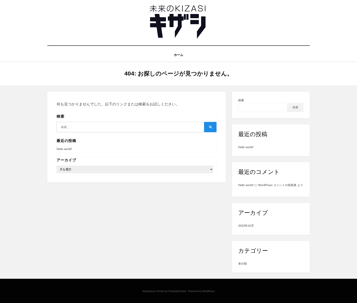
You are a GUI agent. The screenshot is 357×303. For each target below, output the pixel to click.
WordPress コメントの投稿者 (277, 185)
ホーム (178, 55)
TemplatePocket (177, 291)
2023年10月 (246, 225)
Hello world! (64, 149)
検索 (241, 100)
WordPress (208, 291)
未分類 (242, 263)
